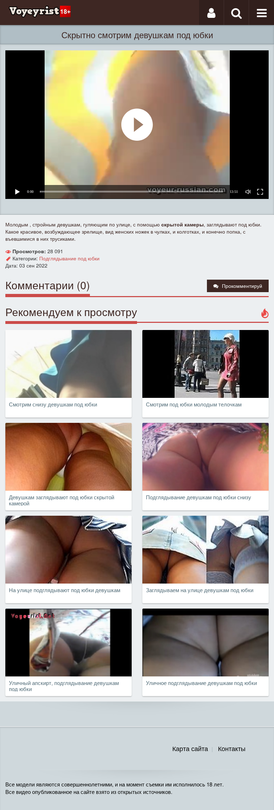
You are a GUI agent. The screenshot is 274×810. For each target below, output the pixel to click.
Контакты (231, 748)
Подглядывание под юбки (69, 258)
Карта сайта (190, 748)
